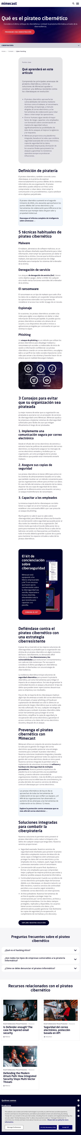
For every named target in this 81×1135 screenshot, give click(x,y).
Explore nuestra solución (34, 923)
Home (3, 51)
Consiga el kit (31, 612)
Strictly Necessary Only (48, 1127)
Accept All (65, 1127)
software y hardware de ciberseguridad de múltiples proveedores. (39, 767)
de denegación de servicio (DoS (41, 275)
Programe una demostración (18, 32)
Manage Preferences (14, 1127)
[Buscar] (73, 3)
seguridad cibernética (27, 677)
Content (11, 51)
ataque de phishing (29, 340)
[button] (77, 3)
